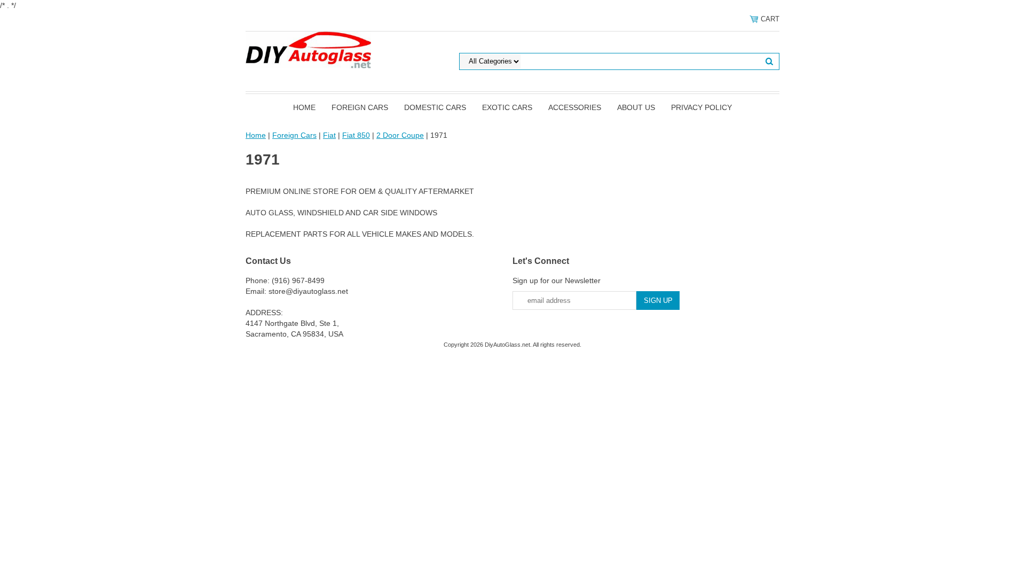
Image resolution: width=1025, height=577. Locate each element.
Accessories (574, 107)
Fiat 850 (356, 135)
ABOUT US (636, 107)
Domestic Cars (435, 107)
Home (304, 107)
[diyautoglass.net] (308, 49)
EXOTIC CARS (507, 107)
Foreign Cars (360, 107)
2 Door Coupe (400, 135)
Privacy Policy (701, 107)
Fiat (329, 135)
